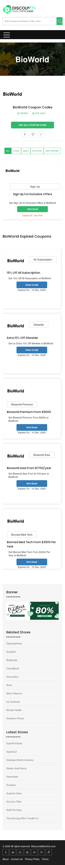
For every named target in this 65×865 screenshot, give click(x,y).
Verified (24, 113)
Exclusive (37, 151)
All (8, 151)
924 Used (39, 113)
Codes (16, 151)
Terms (45, 859)
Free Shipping (52, 151)
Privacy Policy (32, 859)
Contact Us (17, 859)
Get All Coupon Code (32, 125)
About (5, 859)
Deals (26, 151)
